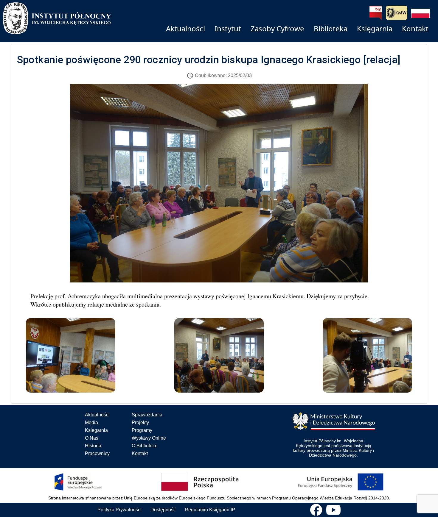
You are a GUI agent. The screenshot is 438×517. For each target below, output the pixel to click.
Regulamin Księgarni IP (210, 509)
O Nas (91, 438)
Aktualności (97, 414)
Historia (93, 445)
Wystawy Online (149, 438)
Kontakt (140, 453)
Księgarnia (96, 430)
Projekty (140, 422)
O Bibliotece (145, 445)
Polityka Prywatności (119, 509)
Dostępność (163, 509)
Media (91, 422)
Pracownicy (97, 453)
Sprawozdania (147, 414)
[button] (420, 13)
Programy (142, 430)
